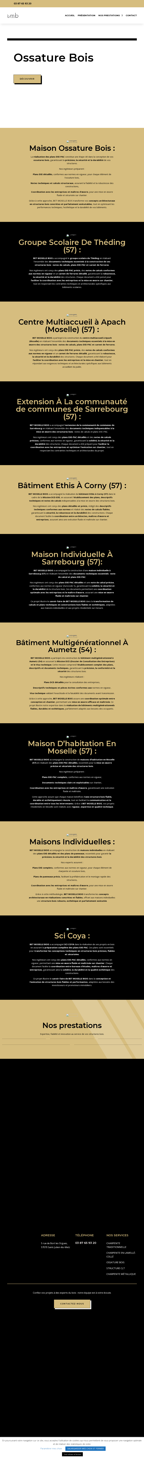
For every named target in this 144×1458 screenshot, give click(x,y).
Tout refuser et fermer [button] (72, 1454)
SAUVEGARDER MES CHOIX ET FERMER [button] (85, 1448)
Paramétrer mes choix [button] (51, 1448)
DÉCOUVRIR (27, 79)
